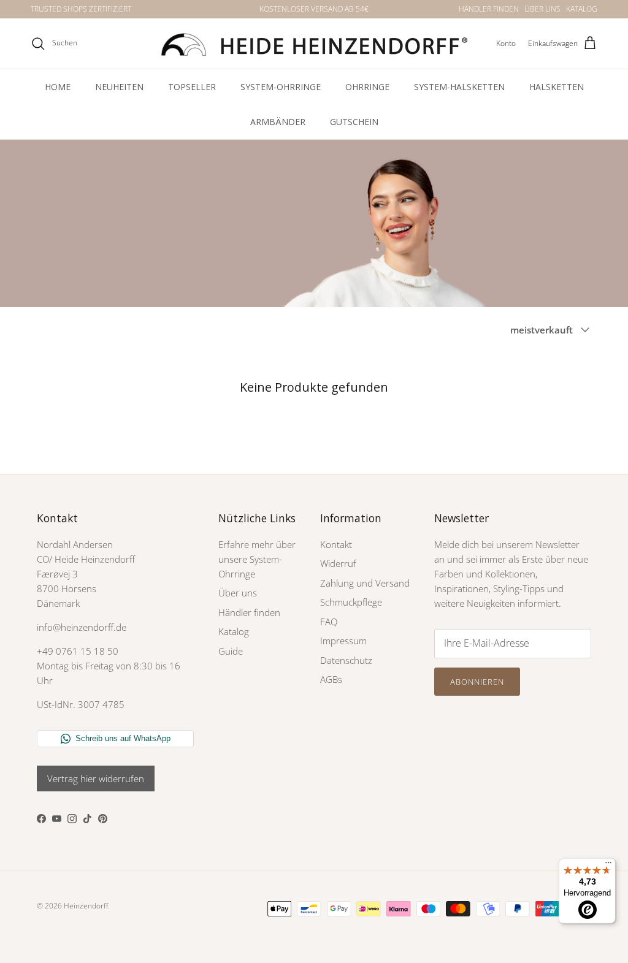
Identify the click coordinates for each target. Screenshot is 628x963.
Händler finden (249, 612)
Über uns (237, 593)
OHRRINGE (367, 87)
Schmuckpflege (351, 602)
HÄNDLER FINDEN (489, 9)
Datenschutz (346, 660)
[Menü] (608, 865)
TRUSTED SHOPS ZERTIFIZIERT (81, 9)
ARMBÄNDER (277, 122)
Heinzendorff (86, 905)
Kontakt (336, 544)
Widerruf (338, 563)
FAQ (328, 621)
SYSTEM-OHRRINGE (280, 87)
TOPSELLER (192, 87)
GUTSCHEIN (354, 122)
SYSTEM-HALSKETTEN (459, 87)
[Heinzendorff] (314, 43)
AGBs (331, 679)
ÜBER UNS (542, 9)
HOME (58, 87)
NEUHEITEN (119, 87)
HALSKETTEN (556, 87)
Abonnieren (477, 681)
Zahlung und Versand (365, 583)
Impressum (343, 640)
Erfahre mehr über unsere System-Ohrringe (257, 559)
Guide (230, 651)
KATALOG (581, 9)
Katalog (233, 631)
